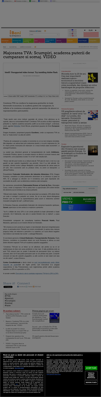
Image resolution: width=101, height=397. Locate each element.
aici (17, 384)
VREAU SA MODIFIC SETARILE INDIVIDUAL (91, 375)
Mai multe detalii (19, 368)
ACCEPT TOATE (91, 368)
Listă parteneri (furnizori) (54, 374)
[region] (50, 374)
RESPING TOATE (91, 382)
